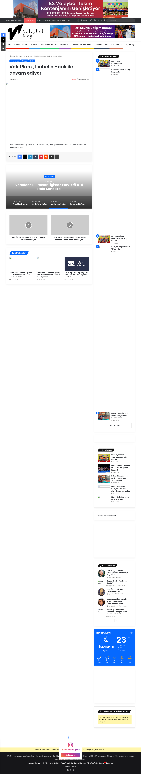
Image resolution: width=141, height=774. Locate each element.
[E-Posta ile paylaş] (51, 157)
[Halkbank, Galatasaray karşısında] (104, 151)
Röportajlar (102, 45)
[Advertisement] (115, 540)
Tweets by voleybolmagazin (107, 515)
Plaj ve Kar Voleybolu (82, 45)
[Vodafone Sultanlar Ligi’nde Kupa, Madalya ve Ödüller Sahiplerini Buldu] (21, 264)
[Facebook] (20, 157)
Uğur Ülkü (111, 594)
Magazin (65, 45)
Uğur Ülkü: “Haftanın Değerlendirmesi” (115, 590)
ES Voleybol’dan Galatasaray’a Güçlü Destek (119, 238)
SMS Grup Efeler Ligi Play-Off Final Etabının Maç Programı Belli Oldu (76, 275)
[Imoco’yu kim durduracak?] (104, 63)
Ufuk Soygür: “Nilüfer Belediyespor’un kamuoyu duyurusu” (117, 572)
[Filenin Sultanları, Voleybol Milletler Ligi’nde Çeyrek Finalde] (104, 489)
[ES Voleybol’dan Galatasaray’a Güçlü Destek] (104, 239)
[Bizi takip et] (70, 746)
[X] (25, 157)
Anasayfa (14, 56)
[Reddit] (46, 157)
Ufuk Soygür (112, 577)
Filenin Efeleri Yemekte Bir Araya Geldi (120, 498)
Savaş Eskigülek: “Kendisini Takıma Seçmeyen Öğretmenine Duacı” (117, 601)
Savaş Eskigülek (113, 606)
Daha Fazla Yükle (114, 426)
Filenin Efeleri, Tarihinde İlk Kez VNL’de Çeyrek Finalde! (120, 467)
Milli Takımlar (21, 45)
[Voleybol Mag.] (26, 32)
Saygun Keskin (112, 585)
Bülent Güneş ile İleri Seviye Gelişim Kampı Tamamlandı (119, 415)
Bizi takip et (70, 755)
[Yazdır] (57, 157)
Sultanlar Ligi (28, 56)
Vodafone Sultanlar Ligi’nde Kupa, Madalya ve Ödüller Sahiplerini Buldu (20, 275)
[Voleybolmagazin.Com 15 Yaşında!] (104, 328)
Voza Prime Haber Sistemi (70, 763)
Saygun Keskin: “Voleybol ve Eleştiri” (118, 582)
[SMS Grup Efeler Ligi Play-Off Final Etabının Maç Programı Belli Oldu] (77, 264)
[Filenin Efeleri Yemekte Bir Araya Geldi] (104, 500)
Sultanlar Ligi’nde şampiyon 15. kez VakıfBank (49, 186)
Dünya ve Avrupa (49, 45)
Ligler (34, 45)
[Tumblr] (35, 157)
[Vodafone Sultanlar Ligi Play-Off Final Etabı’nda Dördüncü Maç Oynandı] (49, 264)
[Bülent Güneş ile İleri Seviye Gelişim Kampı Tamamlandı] (104, 416)
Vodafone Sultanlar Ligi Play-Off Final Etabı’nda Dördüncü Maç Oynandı (49, 275)
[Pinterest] (41, 157)
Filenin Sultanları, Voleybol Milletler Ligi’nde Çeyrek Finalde (120, 488)
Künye (73, 766)
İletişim (67, 766)
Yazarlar (116, 45)
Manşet (24, 61)
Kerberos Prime (85, 763)
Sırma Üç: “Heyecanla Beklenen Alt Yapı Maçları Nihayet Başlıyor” (117, 611)
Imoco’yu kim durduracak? (116, 62)
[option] (49, 187)
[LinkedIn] (30, 157)
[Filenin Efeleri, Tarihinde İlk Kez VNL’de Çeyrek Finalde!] (104, 468)
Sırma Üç (110, 616)
